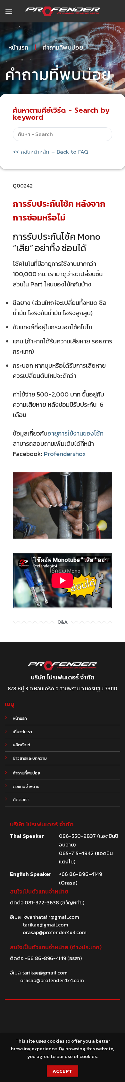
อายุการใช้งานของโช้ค (75, 433)
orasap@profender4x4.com (55, 932)
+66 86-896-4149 (45, 958)
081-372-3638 (42, 902)
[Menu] (9, 11)
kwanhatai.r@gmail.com (51, 917)
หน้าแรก (18, 47)
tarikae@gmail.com (45, 924)
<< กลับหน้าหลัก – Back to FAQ (50, 152)
